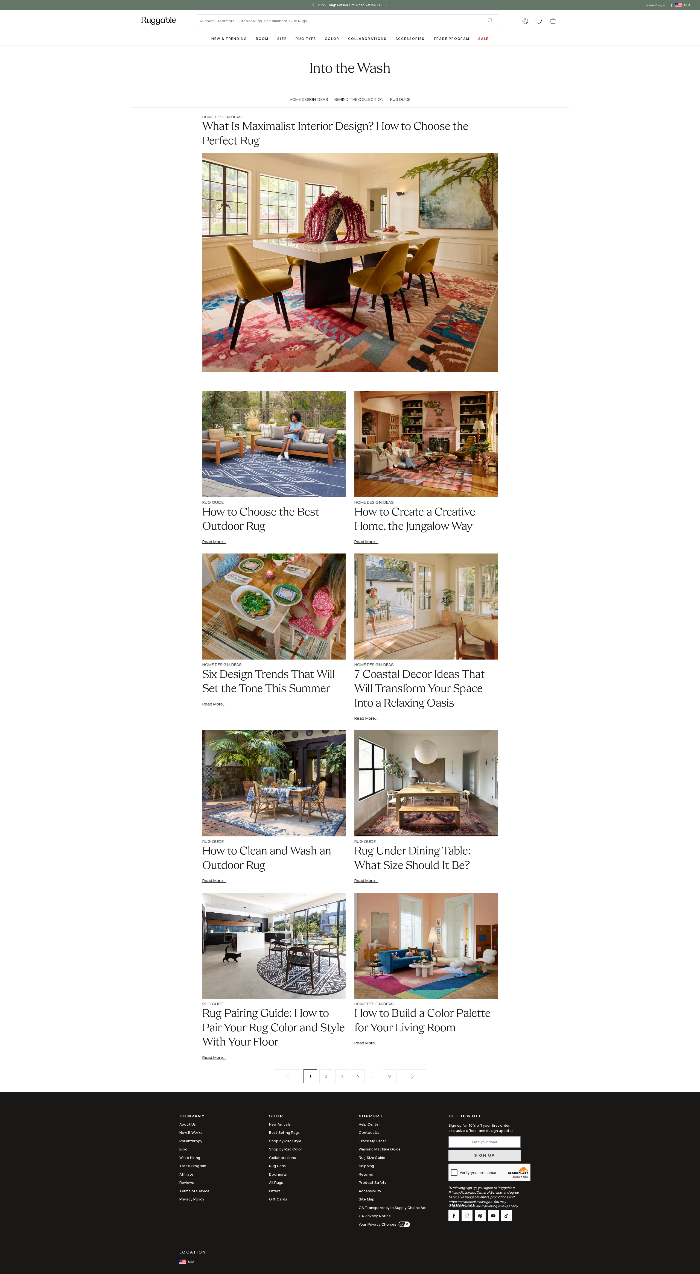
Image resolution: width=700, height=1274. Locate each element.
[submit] (493, 21)
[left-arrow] (311, 5)
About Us (187, 1124)
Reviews (186, 1182)
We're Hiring (189, 1157)
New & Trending (229, 38)
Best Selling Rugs (284, 1132)
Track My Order (372, 1140)
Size (282, 38)
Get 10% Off (465, 1116)
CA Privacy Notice (375, 1215)
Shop (276, 1116)
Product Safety (372, 1182)
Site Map (366, 1199)
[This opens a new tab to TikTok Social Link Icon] (506, 1215)
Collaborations (367, 38)
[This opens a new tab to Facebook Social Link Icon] (453, 1215)
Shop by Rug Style (285, 1140)
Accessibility (370, 1190)
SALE (483, 38)
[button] (525, 21)
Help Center (369, 1124)
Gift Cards (278, 1199)
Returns (366, 1174)
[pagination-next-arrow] (412, 1076)
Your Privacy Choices (377, 1224)
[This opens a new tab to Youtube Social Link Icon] (493, 1215)
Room (262, 38)
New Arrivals (280, 1124)
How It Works (190, 1132)
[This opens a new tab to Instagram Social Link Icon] (467, 1215)
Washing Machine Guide (380, 1149)
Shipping (366, 1165)
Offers (275, 1190)
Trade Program (656, 5)
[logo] (158, 21)
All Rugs (276, 1182)
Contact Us (369, 1132)
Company (192, 1116)
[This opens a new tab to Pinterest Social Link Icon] (480, 1215)
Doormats (278, 1174)
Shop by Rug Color (285, 1149)
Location (192, 1252)
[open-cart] (553, 21)
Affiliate (186, 1174)
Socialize (462, 1205)
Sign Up (484, 1155)
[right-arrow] (388, 5)
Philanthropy (190, 1140)
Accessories (410, 38)
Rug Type (306, 38)
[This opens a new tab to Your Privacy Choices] (403, 1224)
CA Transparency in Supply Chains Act (393, 1207)
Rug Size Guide (372, 1157)
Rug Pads (277, 1165)
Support (371, 1116)
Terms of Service (194, 1190)
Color (332, 38)
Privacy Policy (191, 1199)
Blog (183, 1149)
